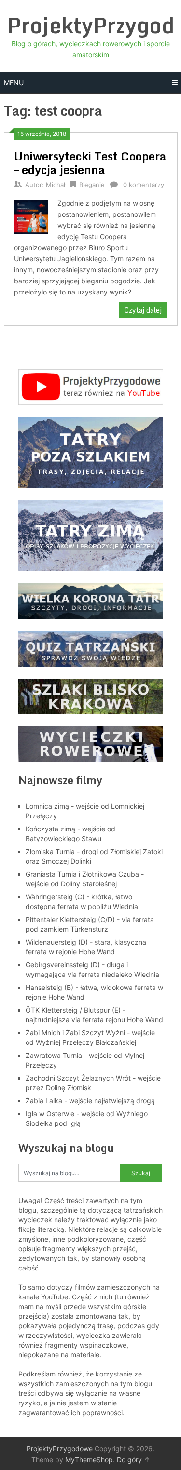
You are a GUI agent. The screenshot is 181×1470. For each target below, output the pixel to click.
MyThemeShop (89, 1460)
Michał (55, 184)
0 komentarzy (143, 184)
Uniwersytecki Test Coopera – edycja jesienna (90, 163)
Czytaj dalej (143, 310)
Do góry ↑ (133, 1460)
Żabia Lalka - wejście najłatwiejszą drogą (90, 1100)
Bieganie (92, 184)
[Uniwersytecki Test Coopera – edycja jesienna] (31, 216)
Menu (14, 83)
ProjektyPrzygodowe (60, 1448)
